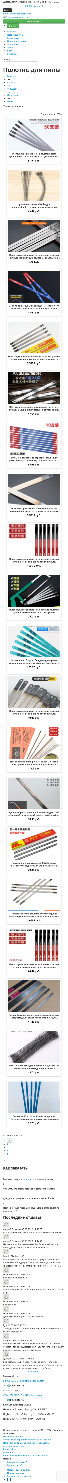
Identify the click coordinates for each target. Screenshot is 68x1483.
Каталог (13, 25)
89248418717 (17, 1399)
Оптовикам (13, 44)
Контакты (12, 53)
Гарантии (8, 1452)
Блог (9, 50)
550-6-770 (12, 1380)
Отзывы (11, 47)
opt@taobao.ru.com (33, 1395)
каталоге (26, 1179)
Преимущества (15, 34)
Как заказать (13, 37)
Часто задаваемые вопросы (17, 1455)
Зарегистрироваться (20, 13)
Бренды (45, 1455)
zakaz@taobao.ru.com (33, 1380)
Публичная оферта (13, 1436)
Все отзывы (34, 1371)
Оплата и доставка (17, 41)
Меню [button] (6, 10)
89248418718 (17, 1385)
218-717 (12, 1395)
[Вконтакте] (9, 1479)
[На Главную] (16, 17)
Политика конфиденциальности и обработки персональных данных (26, 1444)
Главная (11, 31)
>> (8, 1160)
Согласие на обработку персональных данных (27, 1439)
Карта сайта (9, 1449)
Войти (6, 13)
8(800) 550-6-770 (34, 5)
